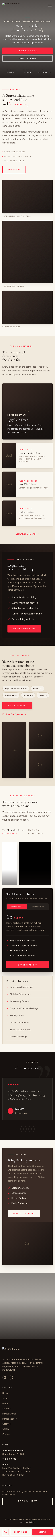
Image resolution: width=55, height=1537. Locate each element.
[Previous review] (23, 1129)
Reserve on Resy (27, 1321)
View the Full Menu (26, 533)
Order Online (20, 1532)
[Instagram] (5, 1377)
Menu (5, 1403)
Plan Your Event (17, 705)
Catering (6, 1423)
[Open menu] (50, 6)
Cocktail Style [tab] (38, 907)
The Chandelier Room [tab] (13, 832)
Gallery (5, 1429)
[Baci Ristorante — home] (11, 6)
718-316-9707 (27, 72)
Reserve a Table (27, 51)
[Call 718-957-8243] (5, 1532)
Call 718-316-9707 (27, 1330)
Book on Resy (27, 1501)
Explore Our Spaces (12, 714)
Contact (6, 1434)
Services (6, 1408)
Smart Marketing (27, 1522)
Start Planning (27, 965)
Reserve (42, 1532)
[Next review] (31, 1129)
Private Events (9, 1413)
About (5, 1398)
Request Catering (24, 1213)
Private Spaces (9, 1418)
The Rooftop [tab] (35, 832)
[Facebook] (12, 1377)
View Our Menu (27, 58)
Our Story (14, 170)
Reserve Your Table (24, 629)
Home (5, 1393)
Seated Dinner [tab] (17, 907)
